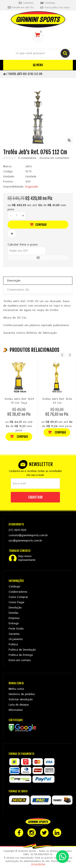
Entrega (14, 624)
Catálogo (14, 587)
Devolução (15, 608)
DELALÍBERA (38, 864)
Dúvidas (13, 613)
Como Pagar (16, 602)
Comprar (40, 224)
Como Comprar (18, 597)
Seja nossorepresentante (26, 558)
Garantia (14, 634)
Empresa (14, 618)
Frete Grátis (16, 629)
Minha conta (16, 689)
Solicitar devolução (21, 700)
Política (13, 645)
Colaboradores (18, 592)
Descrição (13, 281)
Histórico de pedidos (22, 694)
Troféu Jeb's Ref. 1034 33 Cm (57, 401)
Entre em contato (20, 660)
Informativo (16, 710)
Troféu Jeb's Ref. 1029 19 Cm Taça (19, 401)
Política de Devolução (22, 650)
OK (38, 258)
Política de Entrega (21, 655)
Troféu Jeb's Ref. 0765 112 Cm (25, 74)
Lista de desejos (19, 705)
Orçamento (16, 639)
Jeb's (28, 166)
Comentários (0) (18, 290)
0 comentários (27, 158)
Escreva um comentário (54, 158)
